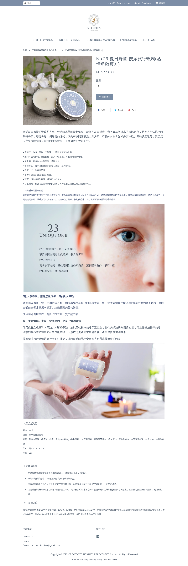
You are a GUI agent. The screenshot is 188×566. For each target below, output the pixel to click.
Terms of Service (78, 559)
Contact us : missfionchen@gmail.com (41, 545)
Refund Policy (111, 559)
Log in (108, 3)
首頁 (25, 50)
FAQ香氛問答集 (128, 40)
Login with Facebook (141, 3)
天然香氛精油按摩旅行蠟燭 (44, 50)
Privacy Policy (95, 559)
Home (26, 541)
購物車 (162, 3)
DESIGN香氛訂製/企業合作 (101, 40)
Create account (124, 3)
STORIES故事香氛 (43, 40)
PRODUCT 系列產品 (69, 40)
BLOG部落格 (148, 40)
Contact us (28, 536)
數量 (98, 80)
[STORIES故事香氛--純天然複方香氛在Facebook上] (97, 537)
